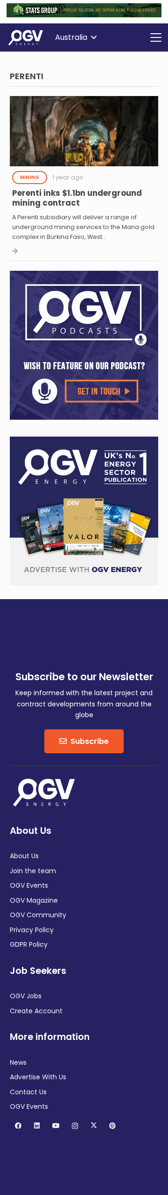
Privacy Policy (32, 930)
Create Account (36, 1011)
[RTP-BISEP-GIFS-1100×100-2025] (84, 15)
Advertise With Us (38, 1077)
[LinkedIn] (37, 1126)
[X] (93, 1126)
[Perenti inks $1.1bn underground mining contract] (84, 178)
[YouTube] (56, 1126)
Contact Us (28, 1092)
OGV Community (38, 915)
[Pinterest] (113, 1126)
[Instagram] (75, 1126)
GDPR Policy (29, 944)
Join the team (33, 871)
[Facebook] (18, 1126)
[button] (76, 37)
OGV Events (29, 885)
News (18, 1062)
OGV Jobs (26, 996)
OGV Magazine (34, 900)
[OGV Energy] (26, 37)
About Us (24, 856)
